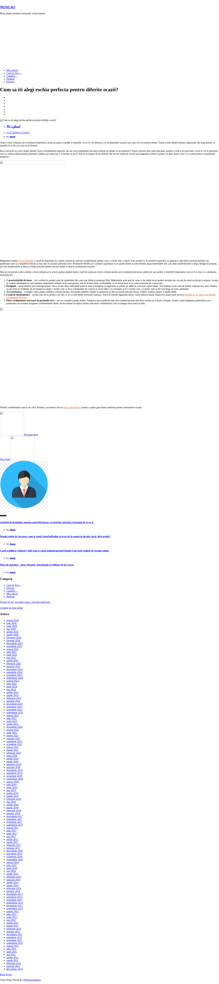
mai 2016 (11, 871)
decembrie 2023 (14, 704)
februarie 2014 (13, 888)
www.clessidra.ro (27, 260)
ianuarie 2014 (13, 891)
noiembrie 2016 (14, 853)
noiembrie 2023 (14, 706)
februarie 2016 (13, 876)
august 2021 (12, 747)
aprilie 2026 (12, 631)
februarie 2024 (13, 698)
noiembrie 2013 (14, 897)
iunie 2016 (11, 868)
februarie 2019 (13, 799)
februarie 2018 (13, 810)
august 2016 (12, 862)
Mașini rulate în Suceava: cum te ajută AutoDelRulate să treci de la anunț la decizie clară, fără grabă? (55, 536)
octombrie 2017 (14, 822)
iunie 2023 (11, 721)
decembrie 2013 (14, 894)
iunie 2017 (11, 833)
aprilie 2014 (12, 882)
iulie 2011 (11, 948)
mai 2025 (11, 657)
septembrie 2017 (14, 825)
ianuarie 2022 (13, 738)
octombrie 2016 (14, 856)
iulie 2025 (11, 652)
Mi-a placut (12, 70)
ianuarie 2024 (13, 701)
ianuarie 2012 (13, 931)
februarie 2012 (13, 928)
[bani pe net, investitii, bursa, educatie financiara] (25, 602)
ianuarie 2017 (13, 848)
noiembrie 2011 (14, 937)
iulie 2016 (11, 865)
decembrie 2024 (14, 669)
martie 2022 (12, 735)
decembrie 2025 (14, 643)
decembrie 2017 (14, 816)
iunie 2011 (11, 951)
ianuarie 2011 (13, 966)
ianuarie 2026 (13, 640)
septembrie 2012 (14, 908)
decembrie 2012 (14, 905)
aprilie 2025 (12, 660)
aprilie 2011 (12, 957)
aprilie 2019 (12, 793)
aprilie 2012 (12, 923)
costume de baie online (11, 607)
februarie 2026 (13, 637)
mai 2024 (11, 689)
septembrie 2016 (14, 859)
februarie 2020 (13, 764)
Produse (10, 78)
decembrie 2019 (14, 770)
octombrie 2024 (14, 675)
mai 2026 (11, 629)
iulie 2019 (11, 784)
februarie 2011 (13, 963)
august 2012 (12, 911)
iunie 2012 (11, 917)
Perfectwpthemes (32, 980)
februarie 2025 (13, 663)
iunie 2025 (11, 655)
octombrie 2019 (14, 776)
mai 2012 (11, 920)
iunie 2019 (11, 787)
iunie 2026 (11, 626)
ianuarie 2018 (13, 813)
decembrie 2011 (14, 934)
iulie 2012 (11, 914)
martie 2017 (12, 842)
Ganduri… (11, 76)
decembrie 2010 (14, 969)
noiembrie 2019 (14, 773)
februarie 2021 (13, 753)
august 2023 (12, 715)
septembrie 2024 (14, 678)
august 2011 (12, 946)
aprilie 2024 (12, 692)
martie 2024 (12, 695)
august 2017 (12, 827)
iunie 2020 (11, 755)
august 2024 (12, 680)
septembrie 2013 (14, 902)
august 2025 (12, 649)
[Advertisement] (109, 39)
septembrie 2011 (14, 943)
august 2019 (12, 781)
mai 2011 (11, 954)
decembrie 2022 (14, 727)
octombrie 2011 (14, 940)
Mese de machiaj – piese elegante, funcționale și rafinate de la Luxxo (37, 564)
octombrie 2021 (14, 744)
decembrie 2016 (14, 851)
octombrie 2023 (14, 709)
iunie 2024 (11, 686)
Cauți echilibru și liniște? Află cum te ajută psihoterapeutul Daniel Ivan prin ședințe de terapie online (54, 550)
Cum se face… (13, 73)
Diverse (10, 81)
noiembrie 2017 (14, 819)
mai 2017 (11, 836)
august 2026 (12, 620)
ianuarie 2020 (13, 767)
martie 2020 (12, 761)
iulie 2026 (11, 623)
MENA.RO (7, 7)
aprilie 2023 (12, 724)
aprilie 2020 (12, 758)
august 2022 (12, 729)
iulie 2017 (11, 830)
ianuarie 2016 (13, 879)
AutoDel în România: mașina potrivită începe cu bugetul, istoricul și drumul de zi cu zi (46, 522)
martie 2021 (12, 750)
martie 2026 (12, 634)
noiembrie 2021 (14, 741)
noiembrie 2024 (14, 672)
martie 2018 (12, 807)
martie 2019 (12, 796)
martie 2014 (12, 885)
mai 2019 (11, 790)
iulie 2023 (11, 718)
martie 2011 (12, 960)
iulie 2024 (11, 683)
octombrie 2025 (14, 646)
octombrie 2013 (14, 900)
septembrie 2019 (14, 778)
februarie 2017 (13, 845)
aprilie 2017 (12, 839)
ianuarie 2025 (13, 666)
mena (12, 136)
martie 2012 (12, 925)
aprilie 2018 (12, 804)
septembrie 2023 (14, 712)
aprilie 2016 (12, 874)
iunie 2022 (11, 732)
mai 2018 (11, 802)
